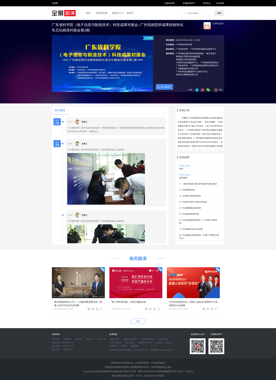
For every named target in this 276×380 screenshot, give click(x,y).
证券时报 (113, 346)
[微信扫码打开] (208, 90)
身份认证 (90, 339)
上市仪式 (117, 21)
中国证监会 (114, 339)
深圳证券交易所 (130, 339)
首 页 (54, 0)
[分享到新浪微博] (202, 90)
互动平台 (207, 3)
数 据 (54, 9)
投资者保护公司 (145, 342)
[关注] (101, 308)
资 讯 (54, 4)
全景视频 (134, 346)
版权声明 (67, 349)
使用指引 (67, 339)
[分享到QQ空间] (197, 90)
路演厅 (130, 13)
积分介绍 (102, 339)
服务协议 (79, 339)
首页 (88, 13)
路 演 (54, 5)
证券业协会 (163, 339)
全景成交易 (101, 13)
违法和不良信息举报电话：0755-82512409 (128, 350)
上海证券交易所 (147, 339)
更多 (138, 321)
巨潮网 (124, 346)
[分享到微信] (88, 308)
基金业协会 (130, 342)
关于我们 (56, 339)
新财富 (168, 342)
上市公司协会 (115, 342)
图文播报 (60, 110)
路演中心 (117, 13)
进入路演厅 (166, 87)
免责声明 (56, 349)
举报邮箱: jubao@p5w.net (162, 350)
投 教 (54, 10)
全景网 (159, 342)
